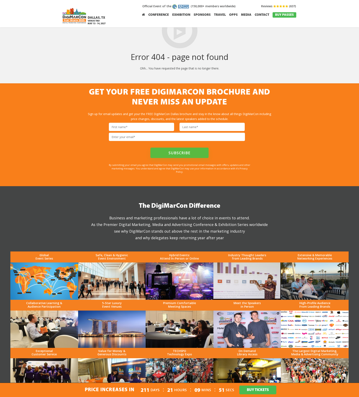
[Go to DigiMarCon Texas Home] (74, 24)
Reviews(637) (278, 6)
